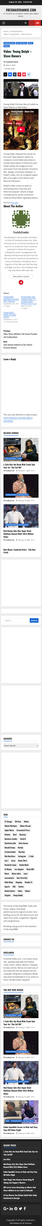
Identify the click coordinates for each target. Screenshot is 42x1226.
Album (26, 821)
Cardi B (23, 838)
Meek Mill (30, 869)
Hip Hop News (21, 43)
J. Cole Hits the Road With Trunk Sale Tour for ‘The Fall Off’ (19, 466)
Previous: (20, 333)
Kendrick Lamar (10, 864)
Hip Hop (22, 851)
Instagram (22, 856)
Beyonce (22, 834)
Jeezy (13, 860)
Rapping (19, 882)
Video (20, 891)
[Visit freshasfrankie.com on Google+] (6, 1209)
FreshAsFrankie (12, 62)
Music (30, 43)
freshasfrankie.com (21, 10)
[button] (3, 22)
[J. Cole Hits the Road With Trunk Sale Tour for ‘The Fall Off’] (21, 449)
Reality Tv (28, 882)
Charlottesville (10, 843)
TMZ (14, 886)
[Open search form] (25, 23)
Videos (6, 46)
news (19, 458)
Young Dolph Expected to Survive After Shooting (11, 299)
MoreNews (14, 1223)
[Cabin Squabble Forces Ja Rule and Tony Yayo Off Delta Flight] (21, 1112)
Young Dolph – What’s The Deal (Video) (10, 314)
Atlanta (7, 834)
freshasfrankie (9, 43)
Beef (15, 834)
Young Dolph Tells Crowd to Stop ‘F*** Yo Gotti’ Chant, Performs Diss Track (29, 300)
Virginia (7, 895)
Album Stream (25, 825)
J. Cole (31, 856)
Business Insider (11, 838)
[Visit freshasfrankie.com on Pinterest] (15, 1209)
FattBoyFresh (9, 471)
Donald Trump (10, 847)
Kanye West (22, 860)
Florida (20, 847)
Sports (26, 525)
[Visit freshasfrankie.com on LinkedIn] (11, 1209)
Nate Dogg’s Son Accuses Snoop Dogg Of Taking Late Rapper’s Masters (19, 1181)
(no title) (7, 1159)
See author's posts (21, 276)
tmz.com (14, 202)
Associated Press (23, 830)
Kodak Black (24, 864)
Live (37, 22)
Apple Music (9, 830)
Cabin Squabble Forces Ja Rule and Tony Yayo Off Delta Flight (20, 1129)
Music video (16, 873)
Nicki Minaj (9, 882)
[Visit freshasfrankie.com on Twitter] (20, 1209)
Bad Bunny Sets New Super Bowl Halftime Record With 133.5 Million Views (18, 533)
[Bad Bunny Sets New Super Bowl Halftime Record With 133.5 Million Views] (21, 516)
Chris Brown (23, 843)
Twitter (21, 886)
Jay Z (6, 860)
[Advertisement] (21, 657)
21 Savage (8, 821)
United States (10, 891)
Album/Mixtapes (11, 825)
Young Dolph (18, 895)
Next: (18, 344)
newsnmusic (9, 878)
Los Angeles (19, 869)
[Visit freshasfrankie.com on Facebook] (25, 1209)
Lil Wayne (8, 869)
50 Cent (18, 821)
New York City (22, 878)
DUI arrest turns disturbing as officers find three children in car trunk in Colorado (20, 1189)
